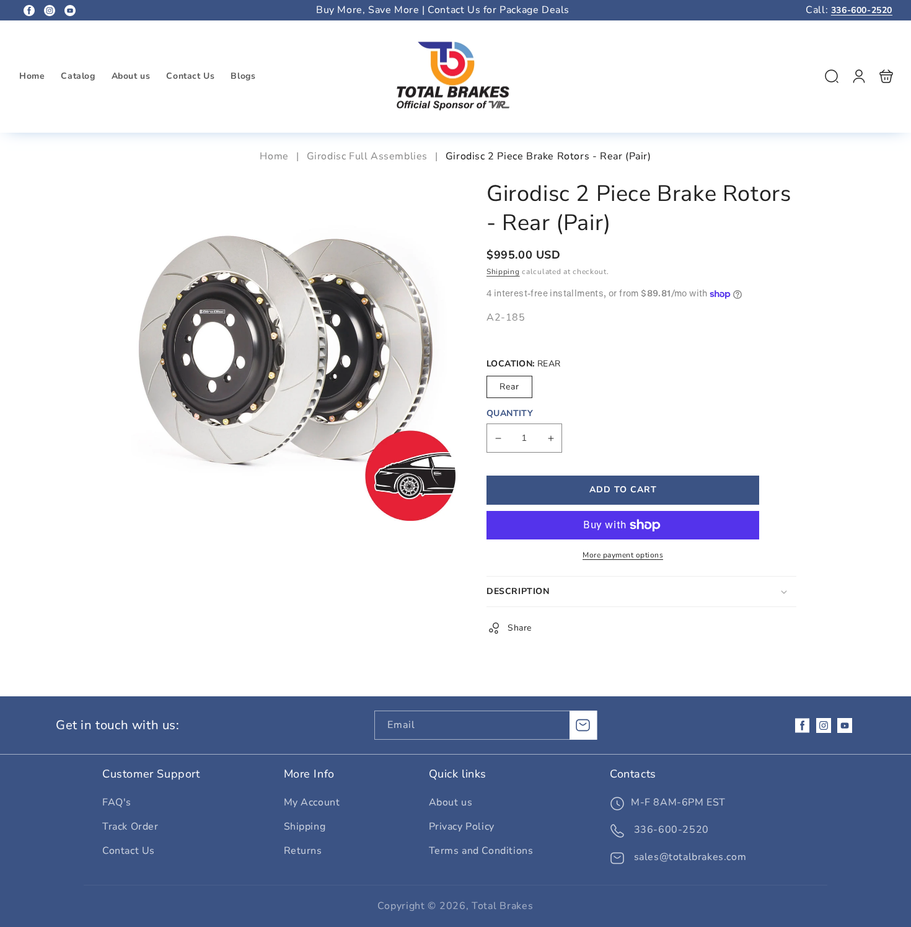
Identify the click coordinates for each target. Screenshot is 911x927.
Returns (303, 851)
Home (275, 156)
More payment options (623, 555)
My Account (312, 802)
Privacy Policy (462, 826)
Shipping (503, 272)
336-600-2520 (861, 10)
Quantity (509, 413)
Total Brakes (502, 906)
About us (451, 802)
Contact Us (128, 851)
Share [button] (520, 628)
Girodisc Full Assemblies (367, 156)
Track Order (130, 826)
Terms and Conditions (481, 851)
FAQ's (116, 802)
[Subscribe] (583, 725)
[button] (831, 76)
